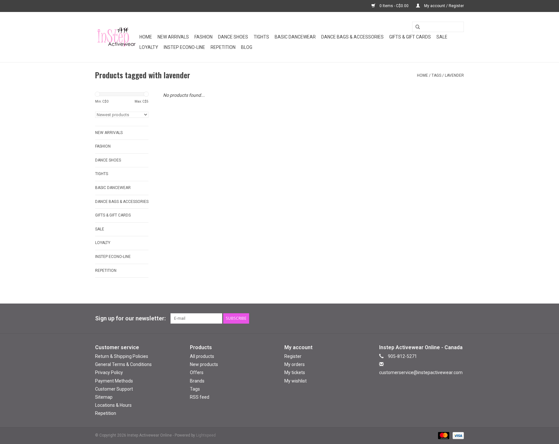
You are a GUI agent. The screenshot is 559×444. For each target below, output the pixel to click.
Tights (261, 36)
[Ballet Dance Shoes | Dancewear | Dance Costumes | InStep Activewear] (116, 37)
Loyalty (148, 47)
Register (292, 356)
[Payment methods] (443, 435)
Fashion (203, 36)
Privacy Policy (109, 372)
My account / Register (443, 6)
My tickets (294, 372)
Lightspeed (206, 435)
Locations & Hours (113, 405)
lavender (454, 75)
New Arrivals (173, 36)
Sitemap (104, 397)
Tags (436, 75)
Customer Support (114, 389)
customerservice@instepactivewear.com (421, 372)
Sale (441, 36)
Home (145, 36)
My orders (294, 364)
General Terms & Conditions (123, 364)
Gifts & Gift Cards (410, 36)
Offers (196, 372)
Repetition (223, 47)
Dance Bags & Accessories (352, 36)
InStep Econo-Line (184, 47)
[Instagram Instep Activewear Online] (459, 318)
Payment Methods (114, 380)
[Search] (415, 27)
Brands (197, 380)
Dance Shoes (233, 36)
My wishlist (295, 380)
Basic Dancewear (295, 36)
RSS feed (199, 397)
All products (202, 356)
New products (204, 364)
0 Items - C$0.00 (394, 6)
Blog (246, 47)
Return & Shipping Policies (121, 356)
